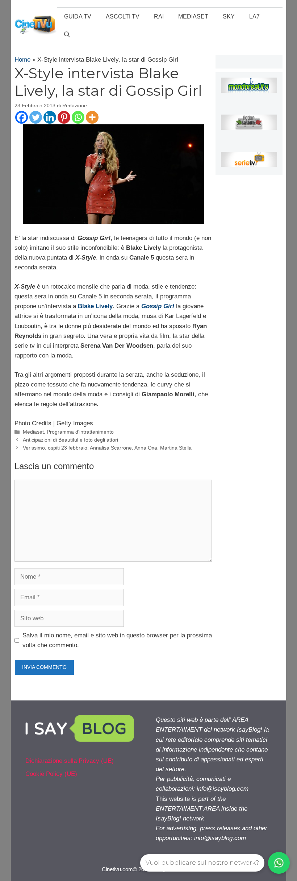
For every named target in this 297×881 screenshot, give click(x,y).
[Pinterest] (64, 117)
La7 (254, 16)
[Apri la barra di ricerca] (67, 35)
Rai (159, 16)
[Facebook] (21, 117)
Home (22, 59)
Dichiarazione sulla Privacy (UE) (69, 760)
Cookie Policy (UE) (51, 773)
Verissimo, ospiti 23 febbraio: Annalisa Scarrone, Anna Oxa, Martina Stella (107, 448)
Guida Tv (77, 16)
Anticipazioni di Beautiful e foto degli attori (70, 440)
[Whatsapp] (78, 117)
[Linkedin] (49, 117)
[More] (92, 117)
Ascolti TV (122, 16)
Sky (229, 16)
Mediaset (193, 16)
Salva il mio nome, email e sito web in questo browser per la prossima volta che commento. (117, 640)
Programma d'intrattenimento (80, 432)
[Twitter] (35, 117)
